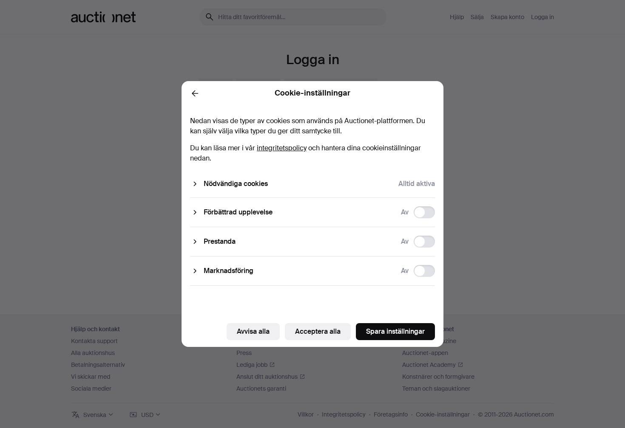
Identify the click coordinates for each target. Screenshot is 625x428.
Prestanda (220, 241)
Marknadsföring (228, 270)
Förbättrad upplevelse (238, 212)
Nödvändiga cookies (236, 183)
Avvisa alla (253, 331)
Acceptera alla (318, 331)
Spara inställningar (395, 331)
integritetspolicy (282, 148)
